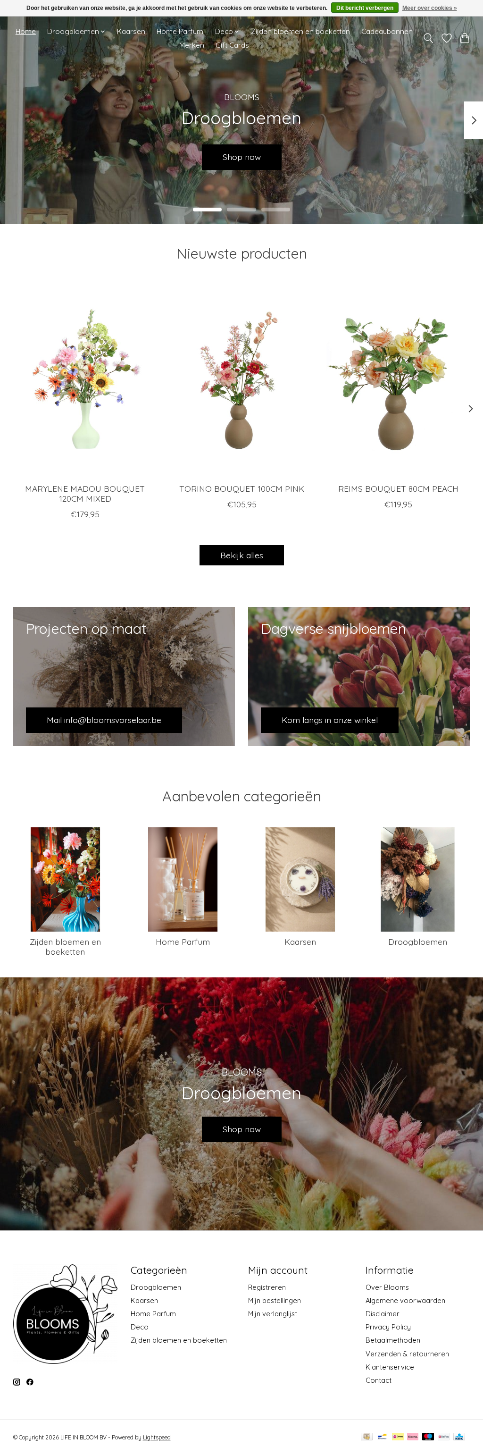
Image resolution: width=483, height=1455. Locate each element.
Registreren (267, 1287)
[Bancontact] (382, 1437)
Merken (191, 45)
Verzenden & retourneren (407, 1353)
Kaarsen (131, 31)
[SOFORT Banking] (412, 1437)
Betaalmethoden (393, 1340)
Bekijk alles (241, 555)
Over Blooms (387, 1287)
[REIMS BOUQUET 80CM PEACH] (398, 380)
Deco (140, 1326)
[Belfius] (444, 1437)
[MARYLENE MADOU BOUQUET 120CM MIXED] (85, 380)
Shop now (242, 1129)
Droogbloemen (417, 941)
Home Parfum (180, 31)
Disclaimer (383, 1313)
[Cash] (367, 1437)
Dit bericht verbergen (364, 8)
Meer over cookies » (429, 8)
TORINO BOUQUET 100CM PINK (241, 488)
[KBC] (459, 1437)
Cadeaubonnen (387, 31)
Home (26, 31)
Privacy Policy (388, 1326)
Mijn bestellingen (274, 1300)
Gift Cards (232, 45)
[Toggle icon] (428, 38)
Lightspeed (157, 1437)
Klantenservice (390, 1366)
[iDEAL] (398, 1437)
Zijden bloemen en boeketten (300, 31)
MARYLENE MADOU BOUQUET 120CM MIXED (85, 493)
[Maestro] (428, 1437)
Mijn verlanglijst (272, 1313)
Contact (378, 1380)
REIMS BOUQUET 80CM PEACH (398, 488)
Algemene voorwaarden (405, 1300)
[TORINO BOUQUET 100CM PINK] (242, 380)
